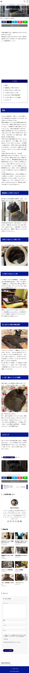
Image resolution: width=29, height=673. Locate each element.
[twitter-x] (16, 521)
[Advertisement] (14, 60)
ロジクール (11, 312)
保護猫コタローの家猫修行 (7, 13)
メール (4, 625)
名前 (4, 620)
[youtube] (21, 521)
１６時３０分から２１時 (11, 92)
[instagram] (18, 521)
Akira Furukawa (14, 508)
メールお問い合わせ (14, 668)
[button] (3, 22)
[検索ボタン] (24, 1)
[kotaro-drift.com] (1, 1)
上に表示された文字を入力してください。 (12, 642)
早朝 (6, 85)
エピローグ (8, 100)
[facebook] (13, 521)
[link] (8, 521)
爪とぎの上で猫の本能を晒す (12, 95)
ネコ (16, 13)
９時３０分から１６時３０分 (12, 90)
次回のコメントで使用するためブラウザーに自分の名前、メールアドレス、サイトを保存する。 (15, 636)
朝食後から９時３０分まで (12, 88)
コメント (5, 603)
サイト (4, 630)
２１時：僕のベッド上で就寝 (12, 97)
